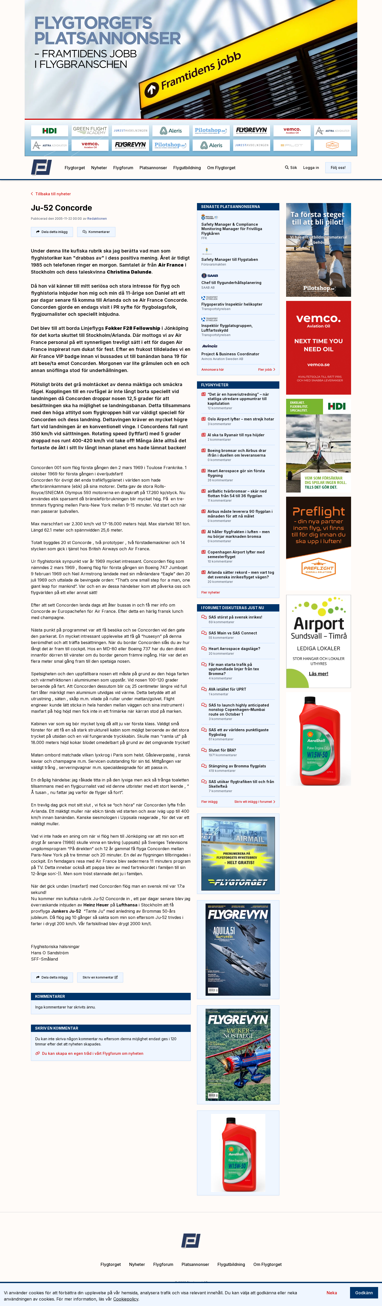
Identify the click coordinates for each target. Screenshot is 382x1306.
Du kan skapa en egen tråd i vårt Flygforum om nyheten (92, 1053)
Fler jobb (265, 369)
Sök (293, 167)
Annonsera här (212, 369)
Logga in (311, 167)
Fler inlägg (209, 802)
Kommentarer (99, 232)
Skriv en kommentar (98, 977)
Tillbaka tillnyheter (53, 194)
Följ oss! (338, 167)
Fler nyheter (210, 592)
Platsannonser (153, 167)
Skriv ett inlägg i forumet (253, 802)
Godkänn (364, 1292)
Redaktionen (97, 218)
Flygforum (123, 167)
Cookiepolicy (125, 1299)
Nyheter (99, 167)
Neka (332, 1292)
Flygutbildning (187, 167)
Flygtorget (75, 167)
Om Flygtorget (221, 167)
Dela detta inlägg (55, 232)
